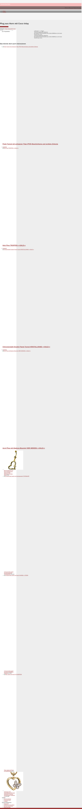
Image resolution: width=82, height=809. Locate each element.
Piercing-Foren (7, 800)
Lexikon (4, 12)
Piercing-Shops (7, 798)
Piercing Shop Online (5, 4)
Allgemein (6, 803)
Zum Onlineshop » (4, 26)
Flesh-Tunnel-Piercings (10, 28)
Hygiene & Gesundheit (9, 804)
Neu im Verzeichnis (8, 806)
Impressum (8, 808)
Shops (4, 11)
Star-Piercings (7, 807)
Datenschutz (3, 808)
